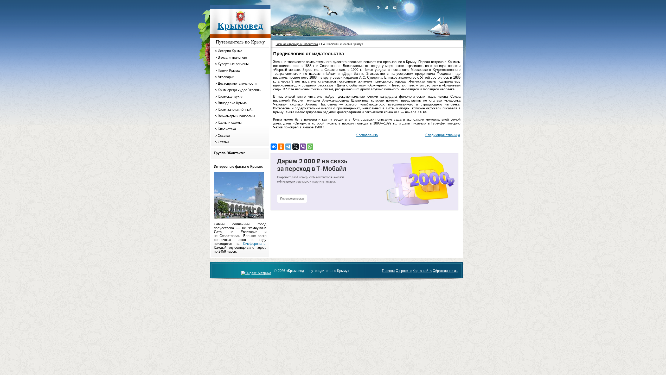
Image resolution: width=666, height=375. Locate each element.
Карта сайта (422, 271)
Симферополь (254, 244)
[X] (295, 146)
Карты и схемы (229, 122)
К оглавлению (367, 135)
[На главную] (378, 7)
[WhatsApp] (310, 146)
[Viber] (303, 146)
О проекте (404, 271)
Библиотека (227, 129)
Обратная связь (445, 271)
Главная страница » (289, 44)
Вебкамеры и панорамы (236, 116)
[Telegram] (288, 146)
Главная (388, 271)
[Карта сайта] (387, 7)
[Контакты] (394, 7)
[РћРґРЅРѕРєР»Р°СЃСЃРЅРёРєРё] (281, 146)
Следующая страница (442, 135)
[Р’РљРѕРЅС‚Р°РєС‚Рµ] (274, 146)
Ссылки (224, 136)
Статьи (223, 142)
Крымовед (240, 25)
